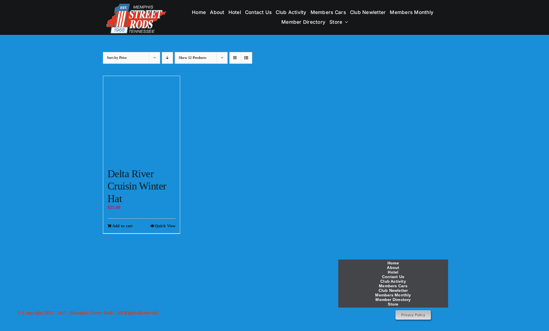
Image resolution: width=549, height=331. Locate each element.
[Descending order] (167, 58)
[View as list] (246, 57)
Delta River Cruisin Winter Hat (137, 186)
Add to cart (122, 226)
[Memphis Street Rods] (136, 5)
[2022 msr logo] (183, 258)
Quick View (165, 226)
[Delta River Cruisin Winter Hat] (141, 119)
